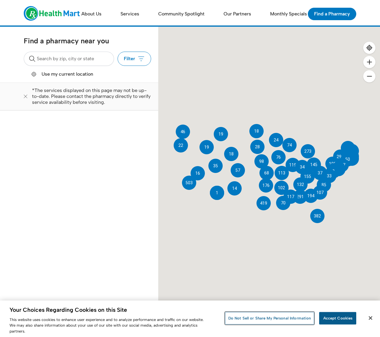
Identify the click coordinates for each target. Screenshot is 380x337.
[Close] (370, 318)
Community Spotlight (181, 14)
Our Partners (237, 14)
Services (130, 14)
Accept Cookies (338, 318)
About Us (91, 14)
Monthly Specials (288, 14)
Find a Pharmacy (332, 14)
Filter (129, 58)
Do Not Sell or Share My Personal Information (269, 318)
